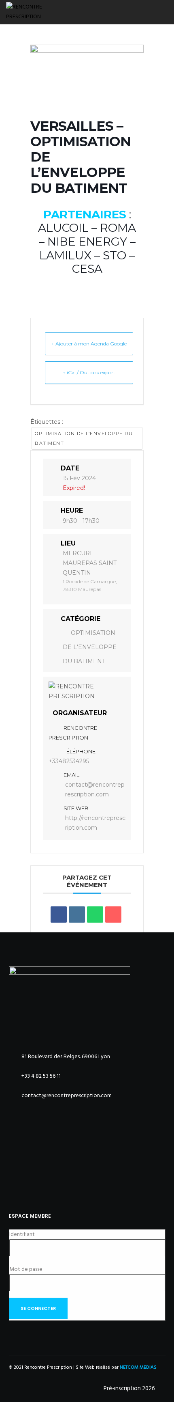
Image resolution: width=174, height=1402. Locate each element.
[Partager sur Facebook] (59, 914)
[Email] (113, 914)
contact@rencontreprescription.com (95, 789)
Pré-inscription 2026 (129, 1388)
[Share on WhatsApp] (95, 914)
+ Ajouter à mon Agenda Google (89, 344)
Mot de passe (25, 1269)
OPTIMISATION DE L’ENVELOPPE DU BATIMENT (84, 438)
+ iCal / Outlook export (89, 372)
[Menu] (162, 12)
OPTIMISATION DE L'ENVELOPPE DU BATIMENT (90, 647)
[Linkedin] (77, 914)
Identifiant (22, 1234)
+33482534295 (69, 761)
